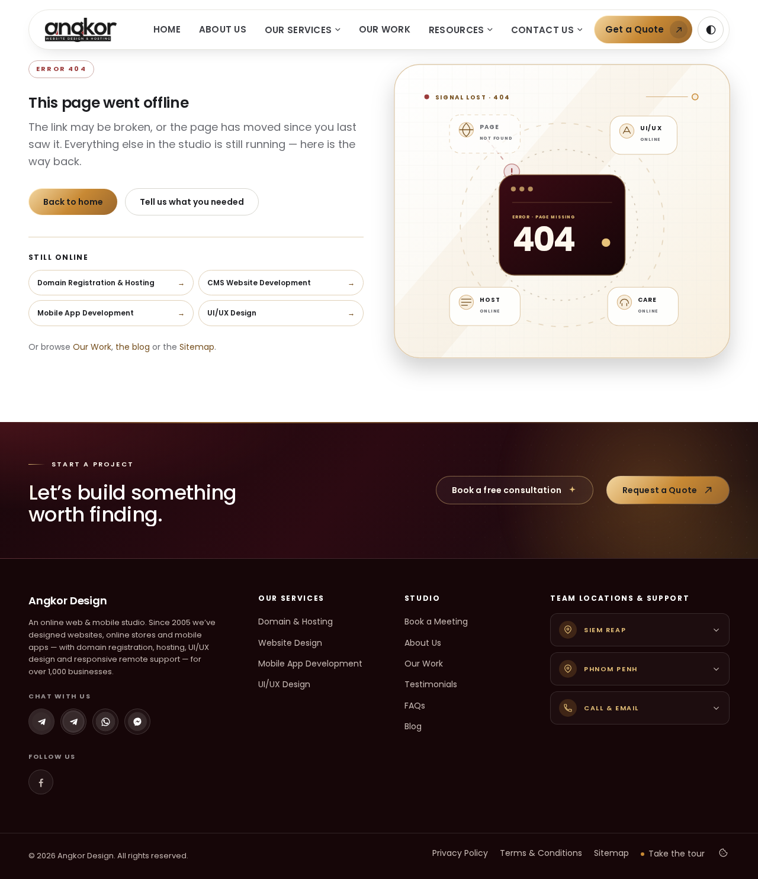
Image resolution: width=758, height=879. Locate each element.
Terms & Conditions (541, 853)
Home (167, 29)
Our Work (384, 29)
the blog (132, 347)
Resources (456, 30)
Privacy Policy (460, 853)
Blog (413, 726)
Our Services (298, 30)
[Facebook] (40, 781)
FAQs (414, 705)
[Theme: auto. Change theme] (711, 30)
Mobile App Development (310, 663)
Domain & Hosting (295, 621)
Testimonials (430, 684)
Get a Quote (634, 29)
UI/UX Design (284, 684)
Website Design (290, 643)
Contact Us (542, 30)
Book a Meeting (436, 621)
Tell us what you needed (192, 202)
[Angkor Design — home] (80, 30)
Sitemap (196, 347)
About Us (222, 29)
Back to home (73, 202)
